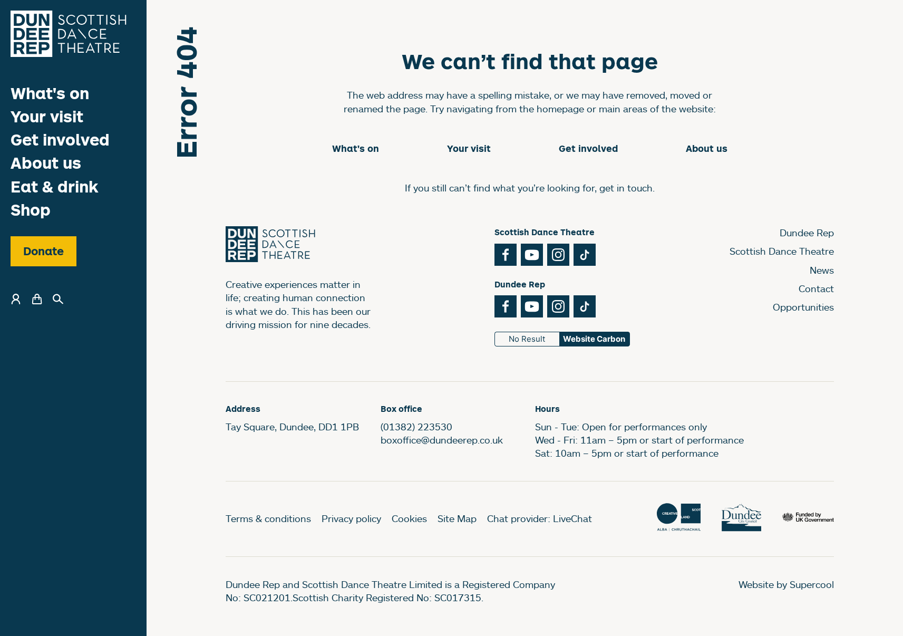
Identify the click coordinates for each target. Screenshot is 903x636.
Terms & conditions (268, 518)
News (822, 270)
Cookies (409, 518)
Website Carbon (594, 339)
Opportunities (803, 307)
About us (46, 163)
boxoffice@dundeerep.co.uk (442, 440)
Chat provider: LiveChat (539, 518)
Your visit (47, 116)
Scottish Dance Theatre (782, 251)
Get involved (60, 139)
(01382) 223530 (416, 426)
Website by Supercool (786, 584)
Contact (816, 288)
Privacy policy (351, 518)
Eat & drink (55, 186)
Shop (31, 209)
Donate (43, 251)
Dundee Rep (807, 232)
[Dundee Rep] (69, 34)
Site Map (457, 518)
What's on (50, 93)
